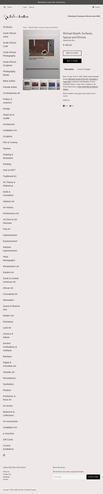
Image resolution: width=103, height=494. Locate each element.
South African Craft (9, 44)
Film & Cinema (10, 142)
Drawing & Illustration (8, 156)
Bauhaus (7, 356)
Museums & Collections (9, 414)
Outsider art (8, 372)
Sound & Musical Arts (11, 308)
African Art (8, 288)
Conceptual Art (10, 294)
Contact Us (7, 474)
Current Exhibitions (8, 447)
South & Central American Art (11, 280)
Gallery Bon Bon (19, 490)
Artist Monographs (9, 258)
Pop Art (6, 229)
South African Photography (9, 54)
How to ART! (9, 170)
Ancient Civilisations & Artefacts (10, 347)
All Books (7, 27)
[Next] (57, 54)
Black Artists (9, 81)
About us (6, 472)
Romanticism (9, 378)
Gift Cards (8, 439)
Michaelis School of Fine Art (78, 79)
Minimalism (8, 300)
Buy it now (72, 61)
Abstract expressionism (10, 249)
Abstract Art (8, 201)
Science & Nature (8, 336)
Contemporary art (11, 93)
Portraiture (8, 321)
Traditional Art (9, 176)
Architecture (9, 124)
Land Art (7, 327)
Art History (8, 207)
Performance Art (11, 213)
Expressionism (10, 241)
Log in (25, 7)
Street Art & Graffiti (8, 117)
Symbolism (8, 384)
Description (69, 69)
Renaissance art (11, 266)
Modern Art (8, 315)
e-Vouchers (8, 433)
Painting (7, 164)
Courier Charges (83, 69)
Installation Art (10, 130)
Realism (7, 390)
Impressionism (10, 235)
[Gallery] (41, 60)
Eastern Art (8, 272)
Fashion (7, 148)
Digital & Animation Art (9, 364)
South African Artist (9, 35)
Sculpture (7, 136)
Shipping (6, 477)
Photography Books (9, 73)
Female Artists (10, 87)
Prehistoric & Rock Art (9, 398)
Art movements (10, 421)
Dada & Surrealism (8, 193)
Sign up (31, 7)
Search (5, 479)
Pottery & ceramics (7, 101)
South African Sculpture (9, 64)
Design (6, 108)
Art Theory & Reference (9, 184)
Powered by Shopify (30, 490)
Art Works (8, 406)
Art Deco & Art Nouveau (10, 221)
